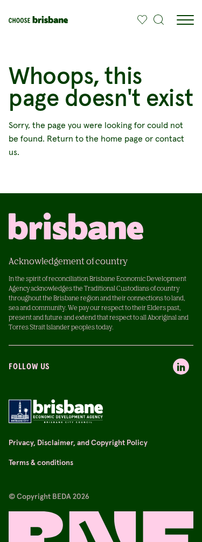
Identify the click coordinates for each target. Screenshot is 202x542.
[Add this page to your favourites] (142, 19)
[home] (38, 19)
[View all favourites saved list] (139, 19)
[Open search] (159, 20)
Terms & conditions (41, 462)
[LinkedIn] (181, 366)
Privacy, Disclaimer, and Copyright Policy (78, 442)
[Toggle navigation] (184, 20)
